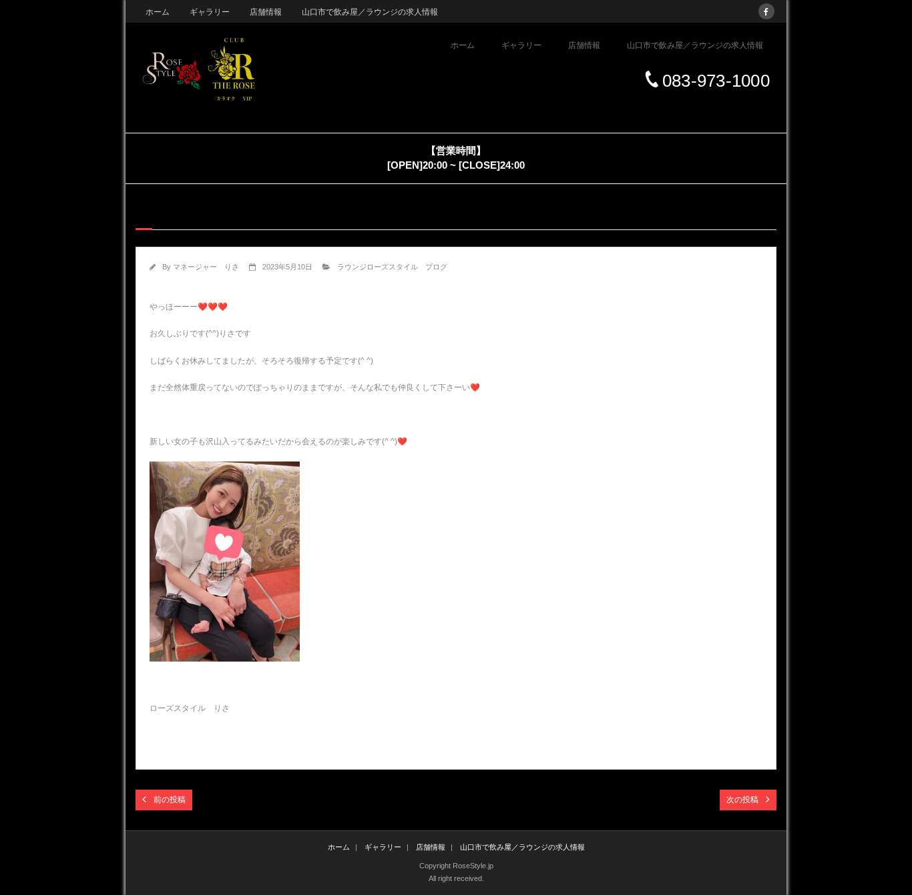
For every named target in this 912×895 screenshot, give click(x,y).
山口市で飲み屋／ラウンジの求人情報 (370, 12)
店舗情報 (266, 12)
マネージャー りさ (206, 267)
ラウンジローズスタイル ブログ (392, 267)
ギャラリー (210, 12)
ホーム (158, 12)
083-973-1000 (716, 81)
